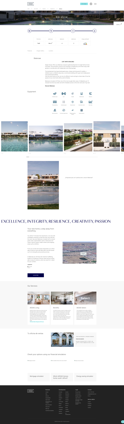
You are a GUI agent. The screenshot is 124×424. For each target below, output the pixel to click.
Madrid (66, 401)
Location (51, 50)
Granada (66, 399)
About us (47, 395)
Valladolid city (52, 8)
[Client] (90, 4)
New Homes (36, 8)
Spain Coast (48, 399)
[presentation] (122, 139)
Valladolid (44, 8)
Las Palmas (61, 401)
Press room (48, 406)
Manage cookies (78, 395)
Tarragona (60, 409)
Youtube (89, 407)
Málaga (60, 403)
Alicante (66, 392)
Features (30, 50)
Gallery (118, 24)
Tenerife (66, 409)
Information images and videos (78, 400)
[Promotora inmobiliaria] (31, 3)
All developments (67, 414)
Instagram (89, 403)
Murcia (60, 405)
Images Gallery (40, 50)
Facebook (89, 405)
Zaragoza (60, 413)
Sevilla (66, 407)
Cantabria (67, 395)
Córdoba (66, 397)
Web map (47, 408)
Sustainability (48, 397)
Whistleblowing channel (78, 403)
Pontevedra (61, 407)
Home (28, 8)
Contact (47, 392)
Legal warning (77, 397)
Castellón (60, 397)
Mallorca (67, 403)
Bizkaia (60, 395)
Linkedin (89, 401)
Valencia (60, 411)
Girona (60, 399)
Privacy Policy (77, 392)
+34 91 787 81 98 (91, 392)
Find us (89, 395)
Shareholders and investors (49, 402)
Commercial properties (50, 410)
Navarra (66, 405)
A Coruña (60, 392)
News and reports (49, 404)
